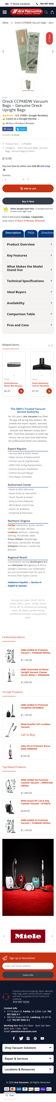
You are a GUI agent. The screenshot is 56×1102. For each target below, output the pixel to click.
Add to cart (30, 188)
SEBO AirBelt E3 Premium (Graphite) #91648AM (34, 706)
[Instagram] (28, 1038)
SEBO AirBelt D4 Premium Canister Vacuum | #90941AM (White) (37, 783)
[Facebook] (13, 1038)
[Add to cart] (21, 391)
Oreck (4, 97)
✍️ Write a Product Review (18, 123)
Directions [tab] (48, 232)
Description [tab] (13, 232)
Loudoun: (13, 532)
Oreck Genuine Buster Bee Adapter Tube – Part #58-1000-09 (13, 384)
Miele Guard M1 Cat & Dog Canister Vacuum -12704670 (35, 802)
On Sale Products (12, 692)
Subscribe (28, 974)
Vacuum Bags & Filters (23, 151)
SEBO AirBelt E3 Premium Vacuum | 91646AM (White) (35, 651)
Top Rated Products (14, 767)
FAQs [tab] (31, 232)
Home (5, 22)
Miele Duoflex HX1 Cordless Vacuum (35, 725)
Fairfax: (12, 525)
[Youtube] (42, 1038)
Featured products (13, 637)
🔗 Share (49, 38)
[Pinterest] (35, 1038)
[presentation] (49, 345)
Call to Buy (28, 735)
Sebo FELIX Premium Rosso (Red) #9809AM (35, 747)
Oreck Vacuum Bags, (28, 147)
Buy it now (28, 201)
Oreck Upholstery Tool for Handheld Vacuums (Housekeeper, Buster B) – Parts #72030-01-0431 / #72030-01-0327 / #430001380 (40, 384)
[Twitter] (21, 1038)
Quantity (6, 175)
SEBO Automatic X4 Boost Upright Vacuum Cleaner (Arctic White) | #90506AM (35, 672)
